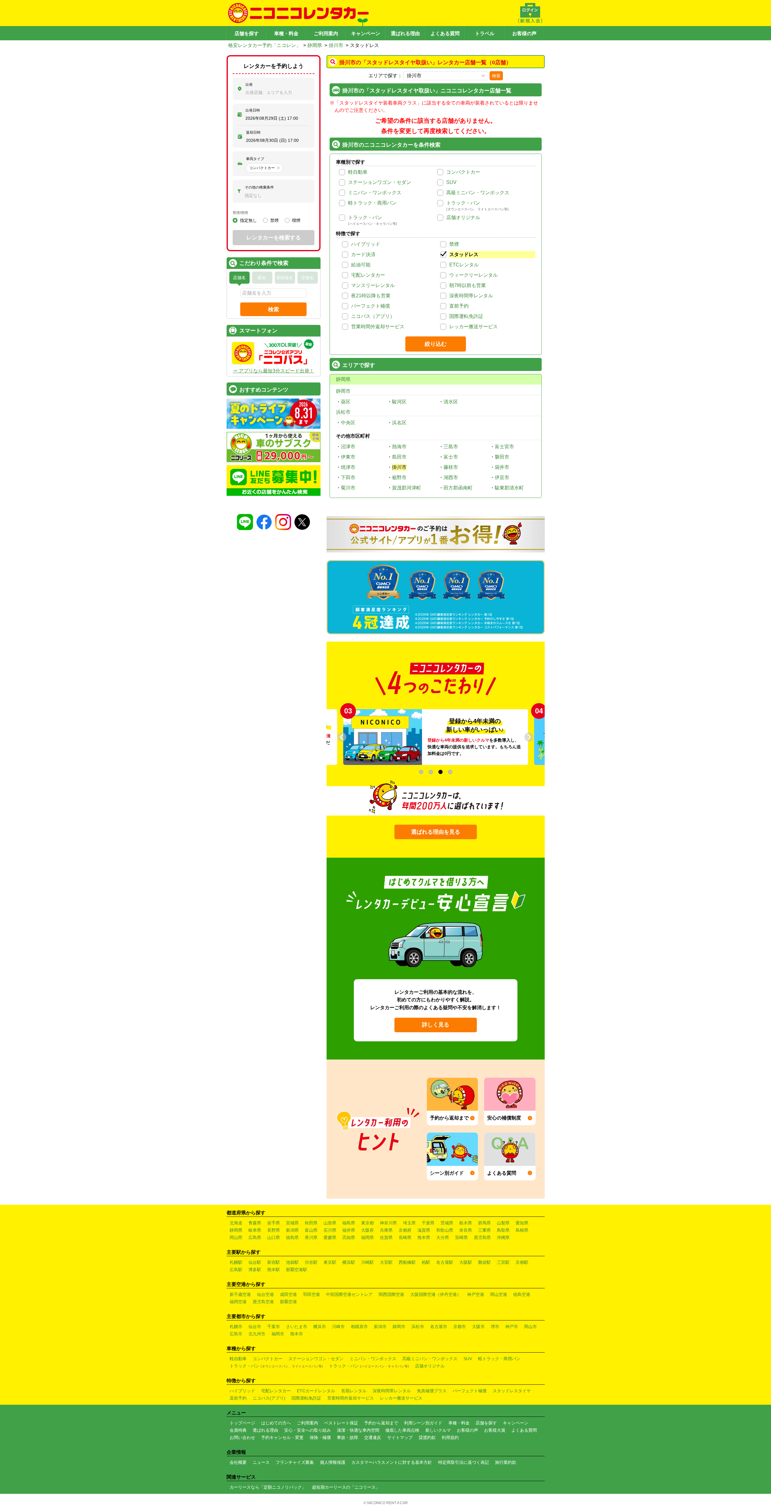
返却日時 (253, 132)
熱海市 (399, 446)
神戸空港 (475, 1294)
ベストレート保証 (341, 1422)
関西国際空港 (391, 1294)
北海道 (236, 1222)
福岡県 (367, 1237)
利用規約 (450, 1437)
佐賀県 (386, 1237)
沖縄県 (503, 1237)
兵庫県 (386, 1230)
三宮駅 (503, 1262)
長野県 (273, 1230)
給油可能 (361, 264)
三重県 (484, 1230)
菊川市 (348, 487)
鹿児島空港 (263, 1301)
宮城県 (292, 1222)
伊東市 (348, 456)
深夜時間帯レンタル (471, 295)
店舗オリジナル (463, 217)
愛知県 (522, 1222)
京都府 (405, 1230)
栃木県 (465, 1222)
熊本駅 (273, 1269)
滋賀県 (423, 1230)
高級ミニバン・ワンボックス (477, 192)
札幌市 (236, 1326)
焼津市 (348, 467)
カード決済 (363, 254)
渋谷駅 (311, 1262)
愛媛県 (330, 1237)
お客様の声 (524, 33)
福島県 (348, 1222)
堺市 (495, 1326)
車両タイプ (255, 159)
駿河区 (399, 401)
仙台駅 (254, 1262)
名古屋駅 (444, 1262)
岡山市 (530, 1326)
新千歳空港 (240, 1294)
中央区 (348, 422)
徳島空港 (521, 1294)
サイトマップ (400, 1437)
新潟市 (380, 1326)
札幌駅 (236, 1262)
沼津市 (348, 446)
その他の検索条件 (259, 187)
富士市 (451, 456)
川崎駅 (367, 1262)
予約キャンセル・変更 (282, 1437)
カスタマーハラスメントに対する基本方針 (391, 1462)
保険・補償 (320, 1437)
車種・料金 (286, 33)
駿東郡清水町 (509, 487)
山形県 (330, 1222)
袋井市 (502, 467)
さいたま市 (296, 1326)
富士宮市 (504, 446)
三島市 (451, 446)
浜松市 (343, 412)
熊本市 (296, 1333)
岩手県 (273, 1222)
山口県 (273, 1237)
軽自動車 (357, 172)
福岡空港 (238, 1301)
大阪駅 (465, 1262)
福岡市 (277, 1333)
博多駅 (254, 1269)
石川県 (330, 1230)
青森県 (254, 1222)
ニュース (261, 1462)
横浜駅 (348, 1262)
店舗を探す (246, 33)
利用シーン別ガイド (423, 1422)
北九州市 (256, 1333)
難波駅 (484, 1262)
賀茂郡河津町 (406, 487)
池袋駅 (292, 1262)
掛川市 (336, 45)
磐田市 (502, 456)
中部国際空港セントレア (349, 1294)
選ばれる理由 (405, 33)
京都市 (459, 1326)
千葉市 (273, 1326)
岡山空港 (498, 1294)
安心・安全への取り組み (307, 1430)
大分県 (442, 1237)
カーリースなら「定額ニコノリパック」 (268, 1487)
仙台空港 (265, 1294)
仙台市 (254, 1326)
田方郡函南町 (458, 487)
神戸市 (511, 1326)
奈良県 (465, 1230)
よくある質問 (445, 33)
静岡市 (343, 391)
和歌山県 (444, 1230)
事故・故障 (347, 1437)
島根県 (522, 1230)
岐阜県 (254, 1230)
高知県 (348, 1237)
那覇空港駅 (296, 1269)
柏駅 (426, 1262)
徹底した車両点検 (402, 1430)
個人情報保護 (332, 1462)
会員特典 (238, 1430)
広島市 (236, 1333)
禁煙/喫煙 (240, 213)
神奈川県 (388, 1222)
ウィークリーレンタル (473, 275)
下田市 (348, 477)
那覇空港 (288, 1301)
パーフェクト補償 (370, 306)
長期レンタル (354, 1390)
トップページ (242, 1422)
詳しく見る (435, 1025)
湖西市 (451, 477)
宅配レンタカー (368, 275)
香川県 (311, 1237)
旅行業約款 (505, 1462)
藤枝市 (451, 467)
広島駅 (236, 1269)
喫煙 (296, 220)
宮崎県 (461, 1237)
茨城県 (446, 1222)
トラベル (484, 33)
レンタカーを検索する (273, 238)
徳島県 (292, 1237)
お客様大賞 (494, 1430)
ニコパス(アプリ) (269, 1398)
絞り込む (436, 344)
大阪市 (478, 1326)
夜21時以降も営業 (370, 295)
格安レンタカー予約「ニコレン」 (264, 45)
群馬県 (484, 1222)
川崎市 (338, 1326)
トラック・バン (463, 202)
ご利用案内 (326, 33)
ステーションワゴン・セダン (379, 182)
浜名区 (399, 422)
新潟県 (292, 1230)
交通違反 (372, 1437)
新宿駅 (273, 1262)
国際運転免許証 (466, 316)
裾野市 (399, 477)
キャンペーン (365, 33)
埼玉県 (409, 1222)
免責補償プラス (432, 1390)
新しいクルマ (438, 1430)
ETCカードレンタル (316, 1390)
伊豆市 (502, 477)
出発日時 (252, 110)
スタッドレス (463, 254)
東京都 (367, 1222)
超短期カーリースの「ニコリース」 (346, 1487)
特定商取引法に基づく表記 (463, 1462)
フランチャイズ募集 (295, 1462)
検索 (496, 75)
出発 (249, 84)
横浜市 (319, 1326)
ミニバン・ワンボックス (374, 192)
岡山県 (236, 1237)
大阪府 (367, 1230)
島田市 (399, 456)
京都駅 (522, 1262)
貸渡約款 (427, 1437)
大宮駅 (386, 1262)
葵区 (346, 401)
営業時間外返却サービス (377, 326)
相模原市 (359, 1326)
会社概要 (238, 1462)
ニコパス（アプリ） (373, 316)
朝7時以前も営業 (467, 285)
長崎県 (405, 1237)
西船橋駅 (407, 1262)
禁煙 (454, 244)
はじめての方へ (276, 1422)
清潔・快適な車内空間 (358, 1430)
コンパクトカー (463, 172)
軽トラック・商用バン (372, 202)
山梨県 (503, 1222)
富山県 (311, 1230)
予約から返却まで (381, 1422)
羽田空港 (311, 1294)
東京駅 (330, 1262)
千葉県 (428, 1222)
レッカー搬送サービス (473, 326)
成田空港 (288, 1294)
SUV (451, 182)
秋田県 (311, 1222)
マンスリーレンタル (373, 285)
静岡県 (314, 45)
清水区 (451, 401)
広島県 (254, 1237)
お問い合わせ (242, 1437)
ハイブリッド (365, 244)
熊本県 (423, 1237)
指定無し (248, 220)
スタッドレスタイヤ (512, 1390)
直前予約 (459, 306)
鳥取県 (503, 1230)
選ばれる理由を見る (435, 832)
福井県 (348, 1230)
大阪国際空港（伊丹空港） (435, 1294)
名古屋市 (438, 1326)
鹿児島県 (482, 1237)
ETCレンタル (464, 264)
